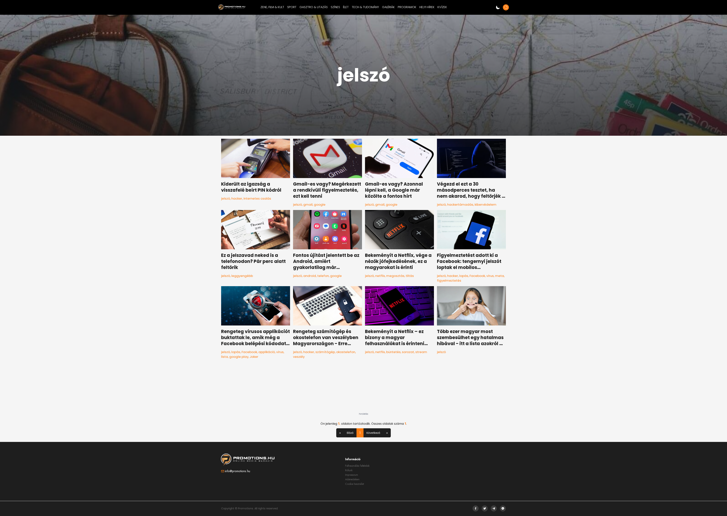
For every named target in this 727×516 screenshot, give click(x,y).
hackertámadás (460, 204)
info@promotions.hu (237, 471)
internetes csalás (257, 198)
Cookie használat (354, 484)
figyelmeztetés (449, 280)
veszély (299, 356)
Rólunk (349, 470)
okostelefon (345, 352)
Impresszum (351, 475)
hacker (236, 198)
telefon (323, 275)
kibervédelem (485, 204)
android (309, 275)
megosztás (395, 275)
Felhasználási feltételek (357, 466)
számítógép (325, 352)
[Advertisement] (363, 388)
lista (224, 356)
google (319, 204)
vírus (490, 275)
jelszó (225, 198)
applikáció (266, 352)
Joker (254, 356)
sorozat (408, 352)
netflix (380, 275)
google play (238, 356)
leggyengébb (242, 275)
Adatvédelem (352, 479)
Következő (373, 433)
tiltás (410, 275)
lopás (463, 275)
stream (421, 352)
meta (499, 275)
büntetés (393, 352)
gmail (308, 204)
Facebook (477, 275)
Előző (350, 433)
